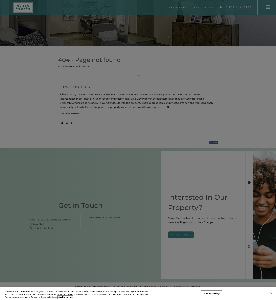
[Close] (271, 293)
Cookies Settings (212, 293)
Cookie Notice (65, 297)
